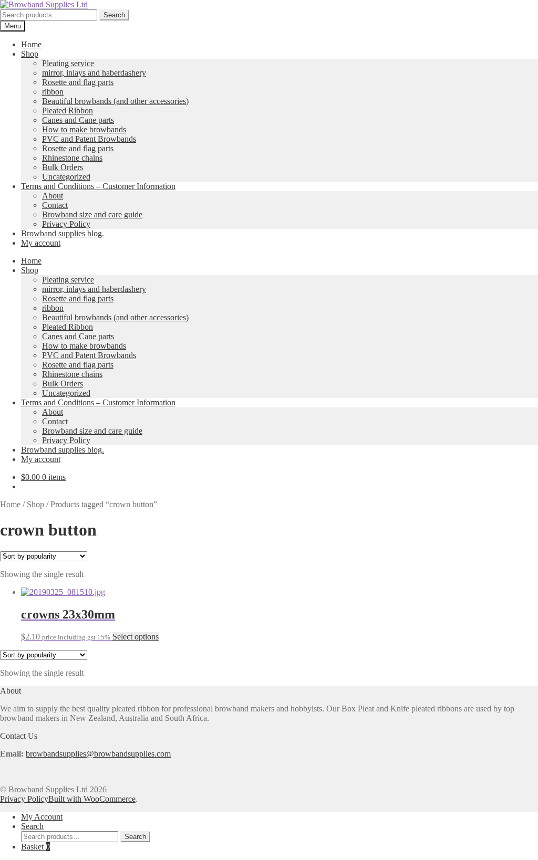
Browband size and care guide (92, 214)
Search (114, 15)
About (52, 195)
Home (31, 44)
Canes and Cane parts (78, 120)
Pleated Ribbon (67, 110)
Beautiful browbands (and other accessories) (115, 101)
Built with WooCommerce (92, 798)
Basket (35, 846)
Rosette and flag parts (77, 82)
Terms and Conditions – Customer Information (98, 186)
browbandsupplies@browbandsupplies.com (98, 753)
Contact (55, 205)
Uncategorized (66, 176)
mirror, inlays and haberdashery (94, 72)
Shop (29, 53)
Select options (135, 636)
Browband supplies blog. (62, 233)
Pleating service (68, 63)
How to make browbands (84, 129)
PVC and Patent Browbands (89, 138)
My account (40, 242)
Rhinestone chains (72, 157)
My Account (42, 816)
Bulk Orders (62, 167)
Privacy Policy (66, 223)
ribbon (53, 91)
